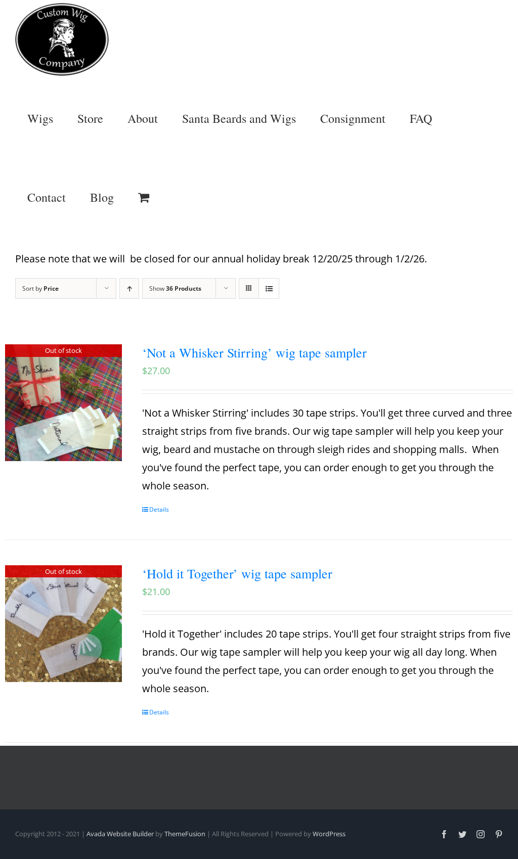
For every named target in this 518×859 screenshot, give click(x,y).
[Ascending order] (129, 288)
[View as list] (269, 288)
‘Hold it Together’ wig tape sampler (237, 573)
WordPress (329, 833)
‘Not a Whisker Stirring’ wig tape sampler (254, 352)
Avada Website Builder (120, 833)
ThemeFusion (184, 833)
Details (159, 509)
